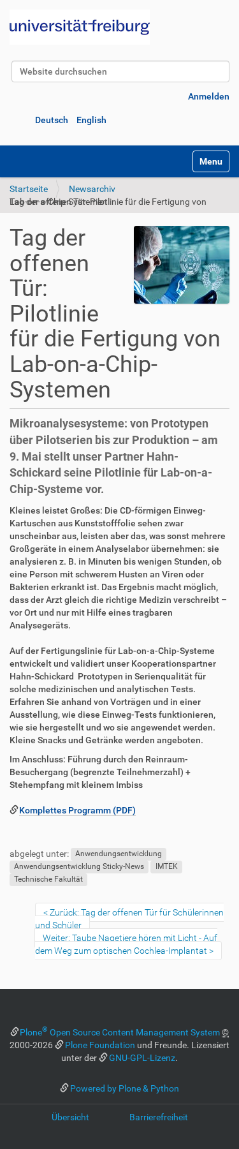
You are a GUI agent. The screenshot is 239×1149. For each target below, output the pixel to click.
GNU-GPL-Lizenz (142, 1058)
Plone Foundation (100, 1045)
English (91, 120)
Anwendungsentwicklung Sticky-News (79, 867)
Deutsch (51, 120)
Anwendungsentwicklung (118, 854)
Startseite (29, 189)
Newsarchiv (92, 189)
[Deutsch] (80, 27)
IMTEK (167, 867)
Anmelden (208, 96)
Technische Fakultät (48, 879)
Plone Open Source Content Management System (120, 1032)
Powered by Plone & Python (124, 1088)
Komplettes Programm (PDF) (77, 810)
